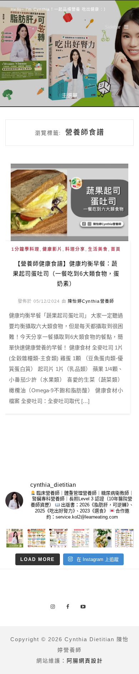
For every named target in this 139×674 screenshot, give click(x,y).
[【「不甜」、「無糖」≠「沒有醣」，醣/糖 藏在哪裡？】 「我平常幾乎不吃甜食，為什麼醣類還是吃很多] (80, 538)
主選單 (70, 95)
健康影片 (52, 249)
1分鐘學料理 (25, 249)
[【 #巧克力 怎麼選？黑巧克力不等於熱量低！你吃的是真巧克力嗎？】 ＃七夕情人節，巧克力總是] (58, 538)
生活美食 (98, 249)
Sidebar (112, 27)
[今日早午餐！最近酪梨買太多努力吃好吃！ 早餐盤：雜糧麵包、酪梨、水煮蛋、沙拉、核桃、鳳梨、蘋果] (102, 538)
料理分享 (75, 249)
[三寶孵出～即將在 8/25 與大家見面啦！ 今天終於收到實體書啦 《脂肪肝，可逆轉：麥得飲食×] (14, 538)
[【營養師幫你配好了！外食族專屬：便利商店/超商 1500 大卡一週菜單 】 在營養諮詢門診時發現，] (124, 538)
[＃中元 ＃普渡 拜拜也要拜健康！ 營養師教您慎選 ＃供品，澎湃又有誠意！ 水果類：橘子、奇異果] (36, 538)
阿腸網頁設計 (85, 661)
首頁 (116, 249)
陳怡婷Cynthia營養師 (91, 301)
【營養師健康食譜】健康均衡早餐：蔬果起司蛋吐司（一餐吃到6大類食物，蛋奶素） (66, 274)
